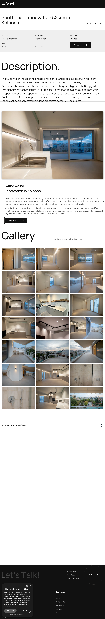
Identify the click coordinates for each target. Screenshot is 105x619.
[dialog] (17, 600)
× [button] (30, 586)
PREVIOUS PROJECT (17, 425)
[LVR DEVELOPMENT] (8, 4)
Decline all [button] (24, 611)
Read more (7, 607)
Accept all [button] (10, 611)
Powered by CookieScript (17, 615)
